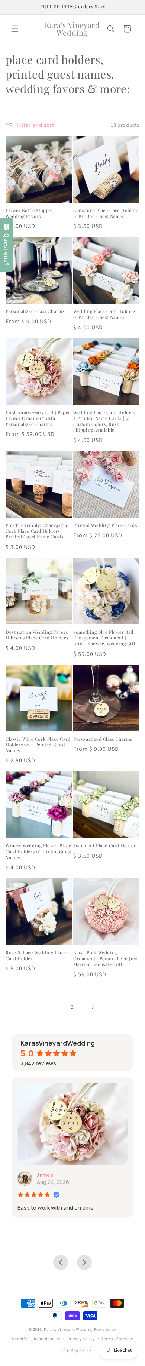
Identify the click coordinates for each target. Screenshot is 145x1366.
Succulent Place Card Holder (104, 845)
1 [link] (52, 1006)
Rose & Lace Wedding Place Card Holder (36, 955)
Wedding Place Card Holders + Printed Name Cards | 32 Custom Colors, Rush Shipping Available (104, 421)
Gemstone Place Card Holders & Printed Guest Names (105, 213)
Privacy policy (81, 1338)
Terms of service (117, 1338)
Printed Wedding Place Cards (105, 525)
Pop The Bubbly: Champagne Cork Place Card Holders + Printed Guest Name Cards (37, 531)
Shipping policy (76, 1350)
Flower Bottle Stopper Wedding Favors (30, 213)
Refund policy (47, 1338)
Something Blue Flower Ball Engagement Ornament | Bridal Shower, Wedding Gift (104, 638)
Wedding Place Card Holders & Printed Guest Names (104, 314)
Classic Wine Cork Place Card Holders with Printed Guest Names (38, 744)
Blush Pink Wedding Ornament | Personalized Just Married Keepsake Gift (105, 958)
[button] (15, 29)
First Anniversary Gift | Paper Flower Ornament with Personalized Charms (38, 418)
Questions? (6, 248)
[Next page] (92, 1007)
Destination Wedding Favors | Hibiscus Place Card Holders (38, 635)
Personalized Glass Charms (35, 311)
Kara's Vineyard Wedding (68, 1329)
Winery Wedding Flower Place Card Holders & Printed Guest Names (38, 851)
